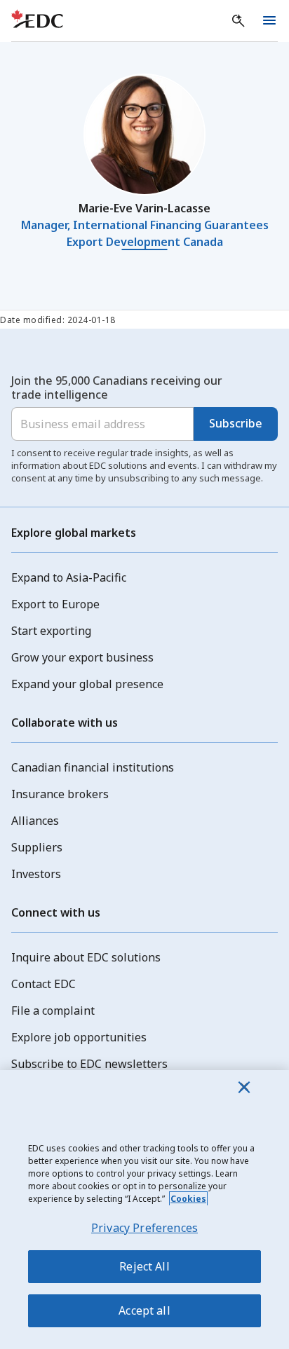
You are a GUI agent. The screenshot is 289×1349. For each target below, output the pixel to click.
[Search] (238, 21)
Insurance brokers (60, 794)
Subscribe (235, 423)
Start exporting (51, 630)
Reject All (144, 1266)
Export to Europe (55, 604)
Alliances (35, 820)
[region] (144, 1209)
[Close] (244, 1087)
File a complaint (53, 1010)
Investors (36, 874)
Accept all (144, 1310)
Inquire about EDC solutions (86, 957)
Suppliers (36, 847)
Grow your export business (82, 657)
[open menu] (269, 21)
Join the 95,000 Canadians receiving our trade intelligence (116, 388)
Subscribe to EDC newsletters (89, 1063)
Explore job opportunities (79, 1037)
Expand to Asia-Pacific (68, 577)
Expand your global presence (87, 684)
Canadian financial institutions (92, 767)
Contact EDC (43, 984)
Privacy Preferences (144, 1227)
